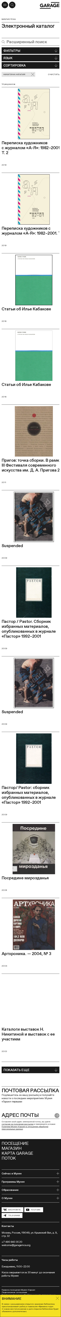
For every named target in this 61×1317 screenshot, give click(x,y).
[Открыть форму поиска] (12, 5)
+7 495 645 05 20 (12, 1241)
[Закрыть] (57, 1298)
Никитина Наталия (14, 74)
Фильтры (11, 51)
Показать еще (16, 1070)
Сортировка (14, 65)
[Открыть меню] (5, 5)
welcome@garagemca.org (16, 1245)
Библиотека (9, 19)
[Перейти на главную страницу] (49, 5)
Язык (7, 58)
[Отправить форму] (56, 1115)
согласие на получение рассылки (18, 1124)
